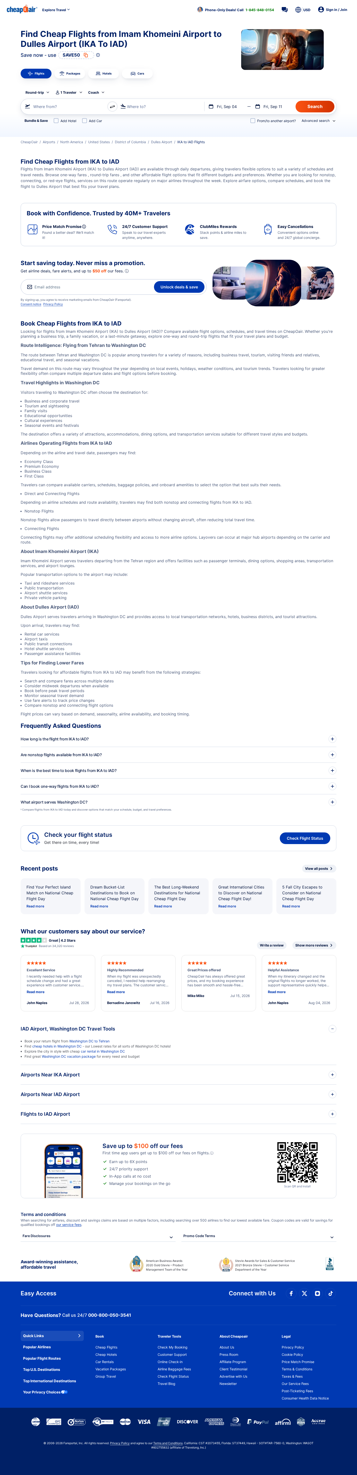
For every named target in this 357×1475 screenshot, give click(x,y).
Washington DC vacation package (69, 1056)
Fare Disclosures (37, 1236)
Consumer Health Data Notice (305, 1398)
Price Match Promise (298, 1362)
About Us (227, 1347)
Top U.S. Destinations (41, 1369)
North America (71, 142)
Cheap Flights (106, 1347)
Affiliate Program (233, 1362)
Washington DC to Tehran (89, 1041)
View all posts (316, 868)
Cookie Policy (292, 1354)
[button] (235, 10)
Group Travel (105, 1376)
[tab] (36, 73)
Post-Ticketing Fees (297, 1391)
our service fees (68, 1225)
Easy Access (38, 1293)
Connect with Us (252, 1293)
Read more (35, 906)
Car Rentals (104, 1362)
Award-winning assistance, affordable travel (49, 1264)
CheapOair (29, 142)
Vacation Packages (110, 1369)
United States (99, 142)
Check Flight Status (305, 838)
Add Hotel (68, 121)
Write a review (272, 945)
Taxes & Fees (292, 1376)
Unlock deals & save (179, 287)
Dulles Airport (161, 142)
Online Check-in (170, 1362)
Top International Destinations (49, 1381)
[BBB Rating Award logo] (331, 1267)
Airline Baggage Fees (174, 1369)
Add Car (95, 121)
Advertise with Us (233, 1376)
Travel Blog (166, 1384)
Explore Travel (54, 10)
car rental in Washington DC (103, 1051)
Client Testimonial (233, 1369)
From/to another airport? (276, 121)
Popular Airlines (37, 1347)
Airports (49, 142)
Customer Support (172, 1354)
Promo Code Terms (199, 1236)
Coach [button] (93, 92)
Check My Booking (172, 1347)
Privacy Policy (53, 304)
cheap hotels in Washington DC (57, 1046)
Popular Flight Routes (42, 1358)
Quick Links (33, 1335)
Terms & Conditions (297, 1369)
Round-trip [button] (35, 92)
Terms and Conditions (168, 1443)
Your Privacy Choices (41, 1392)
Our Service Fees (295, 1384)
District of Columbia (130, 142)
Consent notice (31, 304)
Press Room (229, 1354)
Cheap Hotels (106, 1354)
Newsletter (228, 1384)
